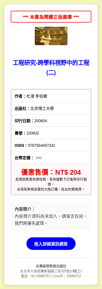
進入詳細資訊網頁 (51, 244)
